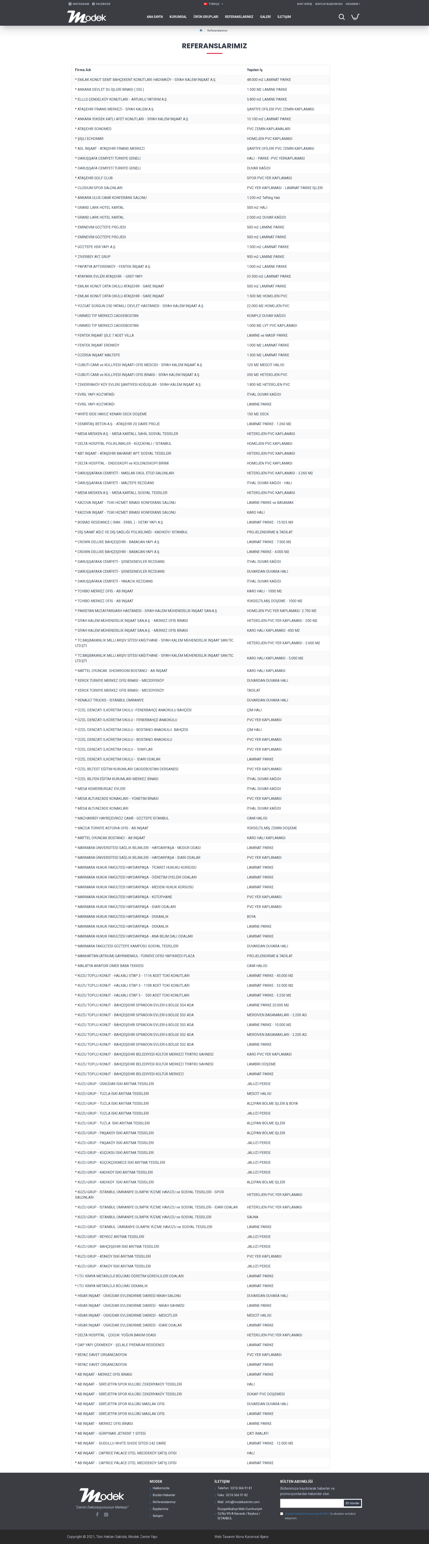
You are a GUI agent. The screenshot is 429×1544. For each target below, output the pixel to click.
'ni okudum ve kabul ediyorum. (320, 1516)
